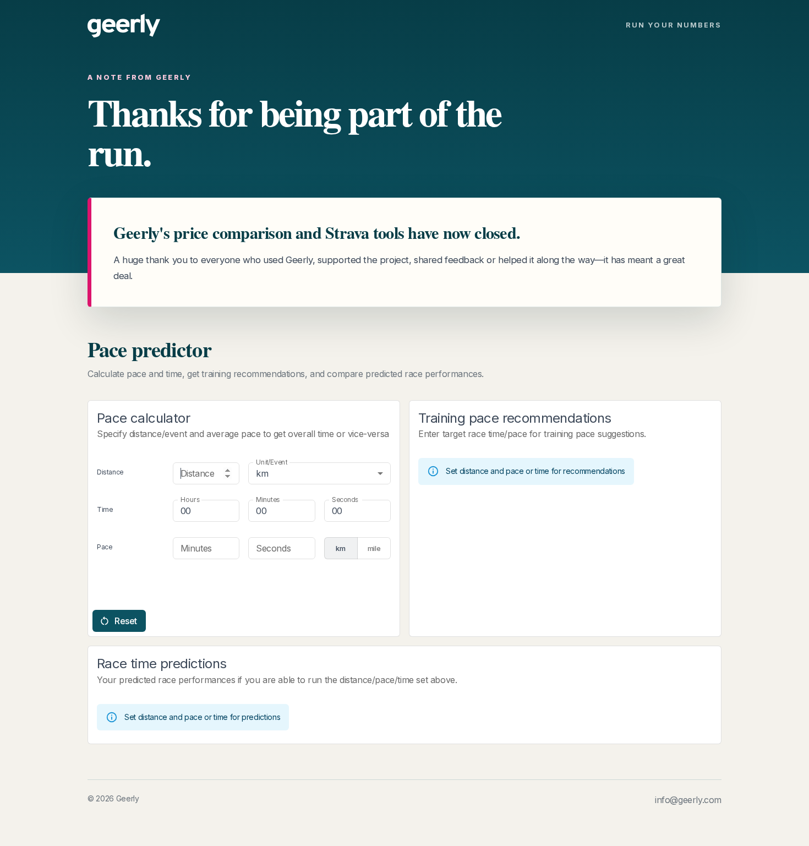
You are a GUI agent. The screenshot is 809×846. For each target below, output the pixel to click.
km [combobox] (262, 473)
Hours (190, 499)
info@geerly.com (688, 799)
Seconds (345, 499)
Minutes (268, 499)
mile (374, 548)
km (340, 548)
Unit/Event (271, 462)
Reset (125, 620)
